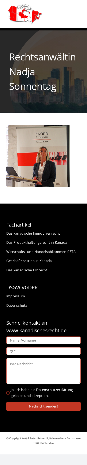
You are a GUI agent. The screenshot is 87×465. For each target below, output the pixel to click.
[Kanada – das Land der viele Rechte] (25, 4)
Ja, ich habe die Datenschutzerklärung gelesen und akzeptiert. (42, 392)
